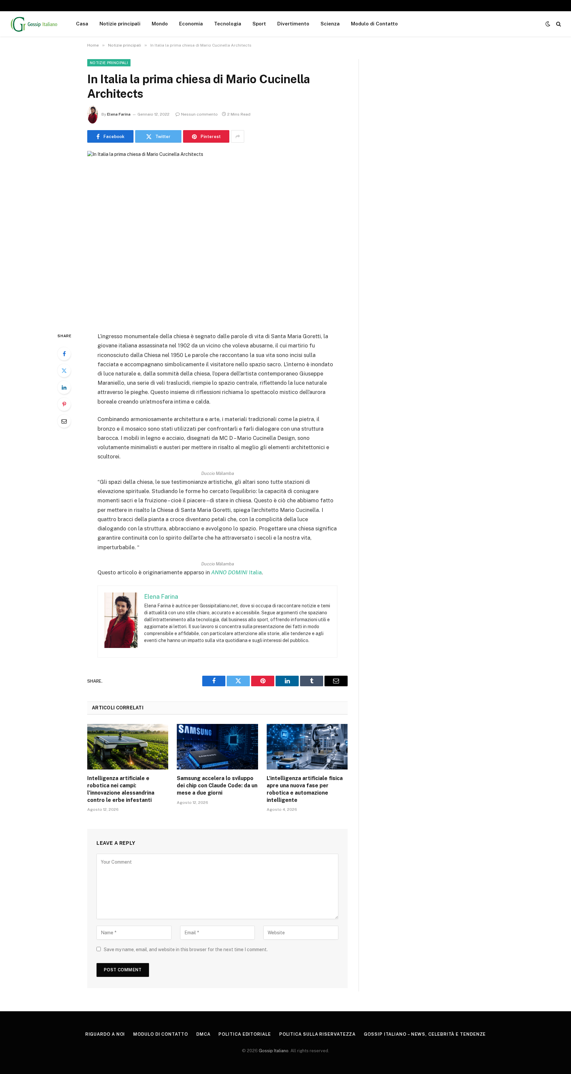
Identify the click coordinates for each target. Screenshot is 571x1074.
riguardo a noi (105, 1034)
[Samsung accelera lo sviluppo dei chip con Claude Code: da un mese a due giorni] (217, 747)
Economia (191, 23)
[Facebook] (64, 353)
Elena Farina (119, 114)
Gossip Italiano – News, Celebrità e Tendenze (425, 1034)
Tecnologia (227, 23)
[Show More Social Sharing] (237, 136)
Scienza (330, 23)
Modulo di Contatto (374, 23)
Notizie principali (119, 23)
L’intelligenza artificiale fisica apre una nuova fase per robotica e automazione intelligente (305, 789)
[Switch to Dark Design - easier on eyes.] (548, 23)
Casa (82, 23)
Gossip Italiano (273, 1050)
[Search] (558, 24)
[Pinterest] (64, 404)
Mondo (160, 23)
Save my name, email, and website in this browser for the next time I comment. (186, 949)
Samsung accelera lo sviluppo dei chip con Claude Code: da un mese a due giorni (217, 785)
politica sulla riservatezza (317, 1034)
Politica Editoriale (244, 1034)
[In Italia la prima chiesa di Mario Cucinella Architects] (217, 236)
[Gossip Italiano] (34, 23)
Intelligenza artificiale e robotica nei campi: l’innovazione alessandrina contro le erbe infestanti (120, 789)
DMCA (203, 1034)
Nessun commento (199, 114)
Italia (236, 572)
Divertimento (293, 23)
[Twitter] (64, 370)
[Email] (64, 421)
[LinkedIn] (64, 387)
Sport (259, 23)
